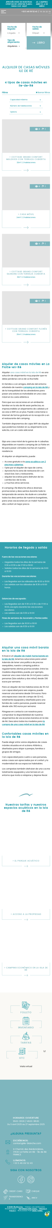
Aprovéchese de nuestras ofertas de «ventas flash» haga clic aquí (19, 4)
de (47, 12)
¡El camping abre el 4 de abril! (42, 4)
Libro (40, 42)
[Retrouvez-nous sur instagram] (30, 1179)
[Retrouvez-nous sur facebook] (21, 1179)
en (44, 12)
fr (41, 12)
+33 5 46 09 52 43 (29, 11)
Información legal (28, 1209)
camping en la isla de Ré (35, 387)
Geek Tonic (37, 1211)
